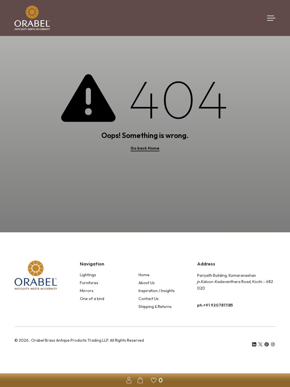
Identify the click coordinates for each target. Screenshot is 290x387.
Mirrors (86, 290)
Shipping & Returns (155, 306)
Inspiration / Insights (156, 290)
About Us (146, 282)
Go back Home (145, 148)
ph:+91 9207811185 (215, 305)
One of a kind (92, 298)
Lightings (88, 274)
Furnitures (89, 282)
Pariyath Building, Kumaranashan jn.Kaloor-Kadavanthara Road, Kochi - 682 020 (235, 282)
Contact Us (148, 298)
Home (144, 274)
